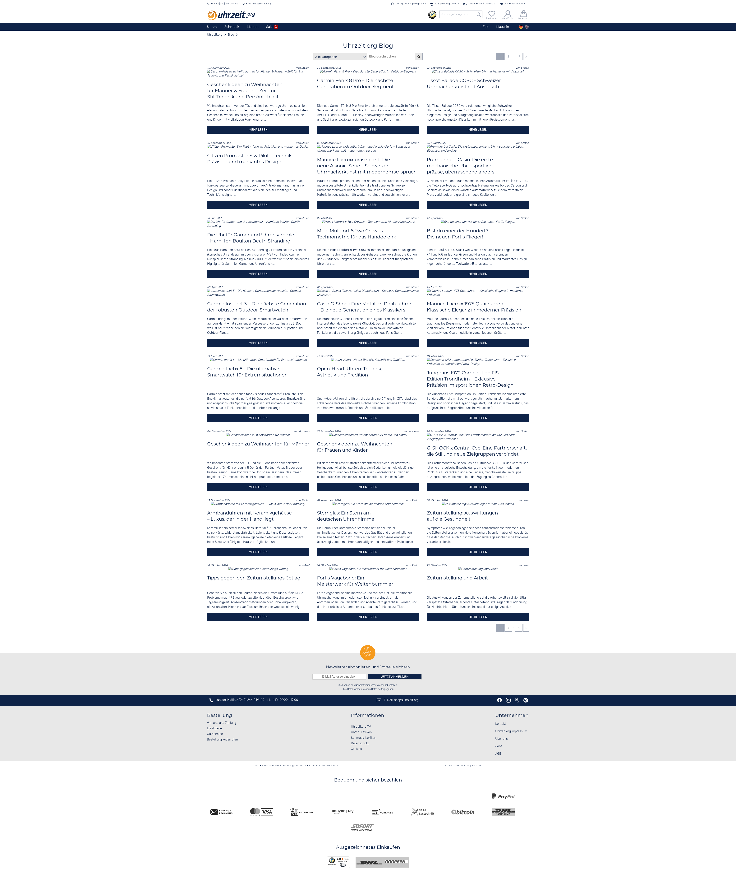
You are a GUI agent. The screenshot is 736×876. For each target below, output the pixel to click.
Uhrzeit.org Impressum (511, 731)
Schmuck (231, 27)
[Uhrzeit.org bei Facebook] (499, 700)
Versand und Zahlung (221, 723)
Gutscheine (215, 734)
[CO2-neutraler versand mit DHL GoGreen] (382, 862)
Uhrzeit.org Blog (368, 45)
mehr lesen (258, 129)
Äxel (526, 500)
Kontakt (500, 724)
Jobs (498, 746)
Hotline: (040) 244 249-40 (224, 3)
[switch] (343, 864)
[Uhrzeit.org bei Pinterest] (526, 700)
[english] (527, 27)
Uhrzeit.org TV (361, 727)
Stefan (305, 67)
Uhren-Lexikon (361, 732)
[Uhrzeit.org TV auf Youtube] (517, 700)
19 (518, 56)
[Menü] (347, 858)
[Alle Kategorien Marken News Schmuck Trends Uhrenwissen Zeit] (340, 56)
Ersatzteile (214, 728)
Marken (253, 27)
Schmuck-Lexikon (363, 738)
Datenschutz (360, 743)
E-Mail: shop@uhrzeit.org (258, 3)
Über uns (501, 739)
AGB (498, 754)
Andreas (304, 431)
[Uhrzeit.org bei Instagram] (508, 700)
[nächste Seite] (526, 56)
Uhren (212, 27)
